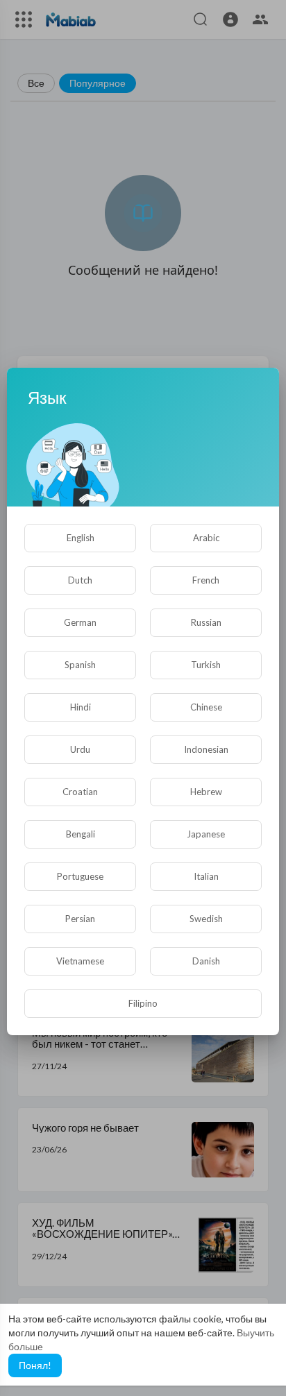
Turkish (206, 664)
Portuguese (80, 876)
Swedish (206, 918)
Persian (80, 918)
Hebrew (206, 791)
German (80, 622)
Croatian (80, 791)
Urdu (80, 749)
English (80, 537)
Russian (206, 622)
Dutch (80, 580)
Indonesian (206, 749)
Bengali (80, 834)
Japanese (206, 834)
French (205, 580)
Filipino (143, 1003)
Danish (206, 961)
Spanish (80, 664)
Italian (206, 876)
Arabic (206, 537)
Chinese (206, 707)
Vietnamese (80, 961)
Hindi (80, 707)
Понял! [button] (35, 1365)
